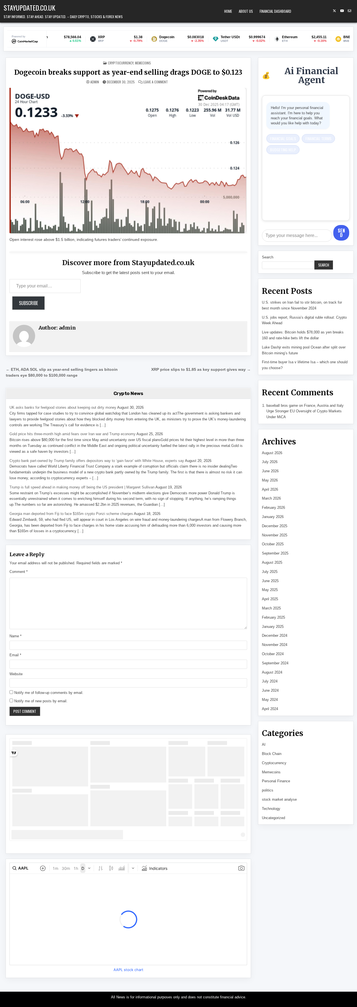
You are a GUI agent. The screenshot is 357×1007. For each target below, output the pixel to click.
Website (16, 674)
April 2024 (270, 709)
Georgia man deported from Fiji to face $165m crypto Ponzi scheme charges (71, 514)
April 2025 (270, 599)
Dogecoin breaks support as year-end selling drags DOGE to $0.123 (128, 72)
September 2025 (275, 553)
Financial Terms (318, 138)
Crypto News (128, 393)
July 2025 (270, 572)
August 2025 (272, 562)
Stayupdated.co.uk (29, 8)
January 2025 (273, 626)
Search (267, 257)
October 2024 (273, 654)
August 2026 (272, 453)
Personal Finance (276, 781)
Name (15, 636)
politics (267, 790)
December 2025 (274, 526)
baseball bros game (282, 405)
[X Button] (334, 10)
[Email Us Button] (349, 10)
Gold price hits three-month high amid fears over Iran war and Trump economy (72, 434)
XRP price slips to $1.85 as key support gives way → (201, 369)
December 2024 (274, 635)
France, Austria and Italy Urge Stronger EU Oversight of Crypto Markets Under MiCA (305, 411)
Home (228, 11)
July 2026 (270, 462)
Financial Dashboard (275, 11)
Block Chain (271, 754)
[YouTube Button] (342, 10)
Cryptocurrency (120, 62)
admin (94, 82)
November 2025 (274, 535)
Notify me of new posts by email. (40, 701)
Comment (18, 572)
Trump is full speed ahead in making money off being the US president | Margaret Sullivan (82, 487)
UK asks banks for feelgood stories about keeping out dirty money (62, 407)
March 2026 (271, 498)
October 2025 (273, 544)
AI (264, 744)
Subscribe (28, 303)
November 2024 (274, 645)
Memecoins (143, 62)
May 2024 (270, 700)
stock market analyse (279, 799)
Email (15, 655)
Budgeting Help (283, 149)
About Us (246, 11)
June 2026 (270, 471)
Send (341, 232)
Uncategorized (273, 818)
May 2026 (270, 480)
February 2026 (273, 507)
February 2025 (273, 617)
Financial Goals (283, 138)
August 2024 (272, 672)
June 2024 (270, 690)
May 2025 (270, 590)
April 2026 (270, 489)
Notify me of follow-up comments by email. (48, 693)
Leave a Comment (155, 82)
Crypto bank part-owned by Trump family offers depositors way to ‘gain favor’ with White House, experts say (96, 461)
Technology (271, 809)
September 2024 (275, 663)
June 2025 (270, 581)
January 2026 (273, 517)
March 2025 (271, 608)
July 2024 (270, 681)
